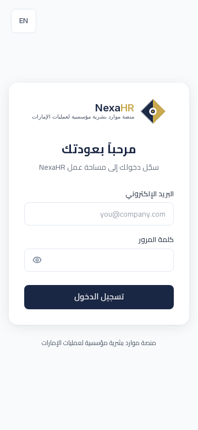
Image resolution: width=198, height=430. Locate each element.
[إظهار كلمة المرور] (37, 260)
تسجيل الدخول (99, 296)
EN (23, 20)
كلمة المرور (156, 239)
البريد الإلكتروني (149, 194)
